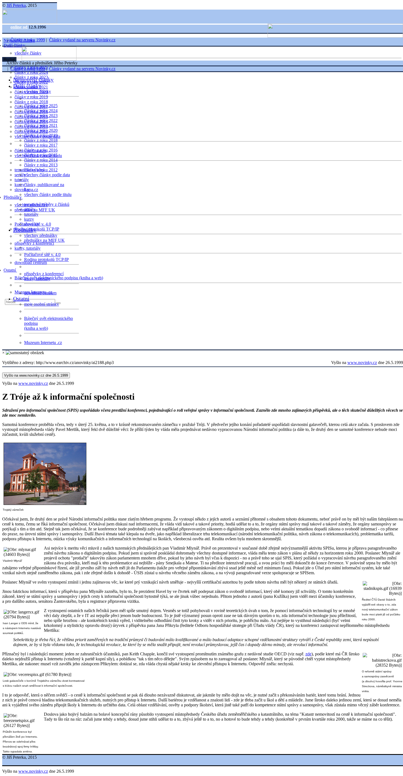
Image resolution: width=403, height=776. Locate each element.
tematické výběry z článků (46, 204)
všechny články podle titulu (48, 194)
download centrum (31, 262)
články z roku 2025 (41, 105)
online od (19, 27)
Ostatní (10, 270)
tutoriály (22, 179)
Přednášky (13, 197)
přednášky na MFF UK (44, 240)
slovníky (22, 189)
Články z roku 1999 (27, 40)
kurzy (29, 219)
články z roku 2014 (41, 160)
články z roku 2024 (31, 72)
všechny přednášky (40, 235)
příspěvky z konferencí (34, 243)
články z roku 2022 (41, 120)
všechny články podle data (47, 174)
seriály (29, 209)
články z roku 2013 (41, 165)
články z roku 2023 (41, 115)
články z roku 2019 (31, 97)
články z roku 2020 (41, 130)
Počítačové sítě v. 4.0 (42, 254)
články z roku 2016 (41, 150)
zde (308, 654)
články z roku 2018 (31, 102)
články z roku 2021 (41, 125)
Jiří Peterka (16, 5)
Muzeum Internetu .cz (43, 342)
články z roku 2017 (41, 145)
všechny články (37, 91)
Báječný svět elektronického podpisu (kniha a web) (59, 277)
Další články (15, 45)
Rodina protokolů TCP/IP (37, 229)
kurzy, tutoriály (28, 248)
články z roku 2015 (41, 155)
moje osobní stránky (41, 304)
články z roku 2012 (41, 169)
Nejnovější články (33, 79)
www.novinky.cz (362, 362)
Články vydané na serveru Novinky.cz (82, 40)
